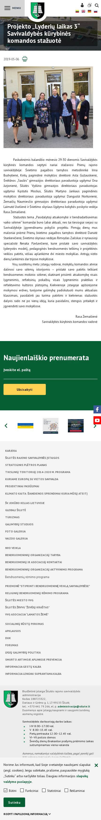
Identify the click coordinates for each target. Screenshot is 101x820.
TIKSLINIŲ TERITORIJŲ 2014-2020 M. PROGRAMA (37, 472)
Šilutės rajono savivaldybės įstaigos (32, 458)
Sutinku (14, 803)
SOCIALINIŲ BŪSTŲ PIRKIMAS (24, 624)
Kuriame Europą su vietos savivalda (31, 479)
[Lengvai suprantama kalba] (82, 5)
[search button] (97, 6)
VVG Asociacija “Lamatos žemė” (27, 614)
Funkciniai (31, 791)
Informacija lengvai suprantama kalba (33, 673)
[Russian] (95, 11)
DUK (8, 638)
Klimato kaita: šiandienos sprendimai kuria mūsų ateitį (46, 493)
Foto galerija (15, 531)
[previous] (6, 425)
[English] (83, 11)
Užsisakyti (25, 390)
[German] (89, 11)
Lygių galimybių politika (23, 652)
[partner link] (25, 425)
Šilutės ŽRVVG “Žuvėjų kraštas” (27, 607)
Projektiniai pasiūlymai (22, 486)
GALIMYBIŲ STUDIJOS (19, 524)
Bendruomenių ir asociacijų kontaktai (33, 562)
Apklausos (13, 631)
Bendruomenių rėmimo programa (27, 577)
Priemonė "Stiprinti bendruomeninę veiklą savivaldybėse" (47, 586)
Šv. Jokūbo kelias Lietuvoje (25, 503)
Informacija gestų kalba (23, 666)
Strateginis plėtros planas (26, 465)
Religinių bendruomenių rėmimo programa (36, 593)
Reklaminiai (77, 791)
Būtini (12, 791)
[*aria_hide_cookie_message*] (96, 765)
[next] (95, 425)
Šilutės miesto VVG (19, 600)
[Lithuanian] (77, 11)
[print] (24, 59)
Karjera (11, 450)
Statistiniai (54, 791)
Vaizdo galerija (16, 538)
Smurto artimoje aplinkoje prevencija (33, 659)
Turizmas (12, 517)
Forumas (11, 645)
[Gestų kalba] (90, 5)
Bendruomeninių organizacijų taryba (32, 555)
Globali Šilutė (15, 510)
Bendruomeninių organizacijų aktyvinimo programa (44, 569)
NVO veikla (13, 548)
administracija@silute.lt (74, 706)
